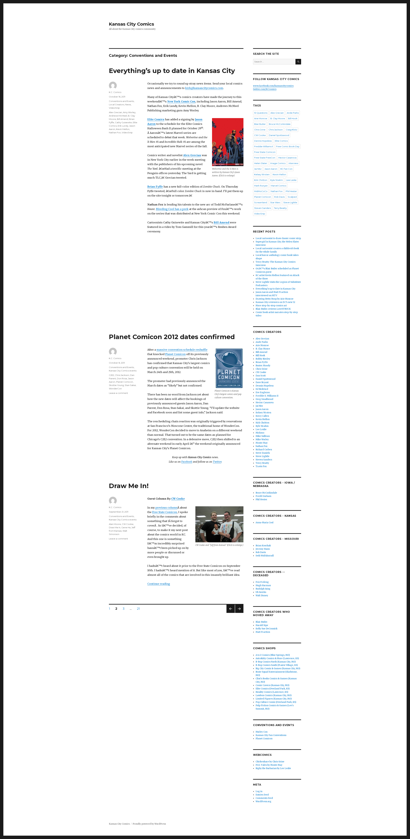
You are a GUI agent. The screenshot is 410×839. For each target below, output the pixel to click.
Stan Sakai (130, 385)
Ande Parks (293, 113)
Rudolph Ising (263, 588)
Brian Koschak (263, 545)
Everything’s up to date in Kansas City (172, 71)
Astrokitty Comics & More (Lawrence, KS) (277, 658)
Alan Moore (115, 524)
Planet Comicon (175, 354)
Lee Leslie (291, 180)
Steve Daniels (263, 453)
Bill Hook (292, 118)
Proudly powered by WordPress (149, 824)
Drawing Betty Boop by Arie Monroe (274, 298)
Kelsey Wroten (262, 174)
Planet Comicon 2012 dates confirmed (172, 337)
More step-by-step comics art (271, 305)
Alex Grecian (115, 112)
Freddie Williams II (263, 146)
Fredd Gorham (263, 496)
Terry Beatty (280, 208)
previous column (166, 507)
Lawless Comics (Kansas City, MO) (273, 695)
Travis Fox (261, 466)
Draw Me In (114, 527)
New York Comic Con (181, 101)
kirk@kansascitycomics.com (204, 88)
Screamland (260, 202)
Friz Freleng (262, 582)
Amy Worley (129, 112)
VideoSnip (114, 108)
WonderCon (115, 388)
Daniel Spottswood (279, 135)
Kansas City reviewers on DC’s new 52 (275, 302)
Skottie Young (116, 385)
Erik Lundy (123, 125)
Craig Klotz (291, 129)
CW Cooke (178, 498)
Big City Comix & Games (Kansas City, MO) (278, 668)
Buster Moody (263, 365)
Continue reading (158, 583)
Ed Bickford (262, 389)
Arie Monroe (260, 118)
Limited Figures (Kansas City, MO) (274, 698)
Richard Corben (264, 449)
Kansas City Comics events (122, 370)
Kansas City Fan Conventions (271, 735)
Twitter (217, 461)
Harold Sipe (262, 625)
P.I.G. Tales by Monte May (269, 765)
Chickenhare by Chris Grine (270, 761)
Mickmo (260, 432)
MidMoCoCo (260, 191)
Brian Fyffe (262, 362)
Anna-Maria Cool (264, 522)
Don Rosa (122, 378)
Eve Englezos (263, 392)
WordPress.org (263, 801)
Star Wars (275, 202)
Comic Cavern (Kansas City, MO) (272, 685)
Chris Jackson (122, 375)
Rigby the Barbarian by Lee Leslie (273, 768)
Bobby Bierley (263, 358)
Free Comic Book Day (287, 146)
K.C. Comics (115, 92)
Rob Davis (279, 197)
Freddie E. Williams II (267, 395)
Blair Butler (260, 124)
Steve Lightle (290, 202)
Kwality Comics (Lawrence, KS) (272, 692)
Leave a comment (118, 393)
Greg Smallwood (264, 399)
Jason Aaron (271, 169)
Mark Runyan (261, 185)
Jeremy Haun (263, 549)
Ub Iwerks (261, 592)
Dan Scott (261, 375)
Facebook (186, 461)
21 (139, 608)
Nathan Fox (115, 132)
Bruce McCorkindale (280, 124)
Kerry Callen (262, 416)
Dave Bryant (262, 382)
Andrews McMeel (118, 115)
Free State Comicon (164, 512)
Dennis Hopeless (263, 141)
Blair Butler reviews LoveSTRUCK (273, 309)
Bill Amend (122, 119)
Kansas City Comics (131, 24)
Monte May (262, 443)
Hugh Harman (263, 585)
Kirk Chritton (260, 180)
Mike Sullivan (263, 436)
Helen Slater (260, 163)
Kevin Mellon (122, 129)
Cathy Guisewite (123, 122)
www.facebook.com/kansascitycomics (273, 85)
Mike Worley (262, 439)
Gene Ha (126, 527)
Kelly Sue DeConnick (266, 628)
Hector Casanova (287, 157)
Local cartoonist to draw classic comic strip (278, 238)
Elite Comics (281, 141)
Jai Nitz (257, 169)
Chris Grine (259, 129)
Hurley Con (261, 732)
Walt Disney (262, 595)
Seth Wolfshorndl (265, 555)
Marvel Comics (278, 185)
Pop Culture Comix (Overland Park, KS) (276, 702)
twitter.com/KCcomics (264, 89)
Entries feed (262, 794)
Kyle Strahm (276, 180)
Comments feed (264, 798)
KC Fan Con (286, 169)
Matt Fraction (263, 632)
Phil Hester (291, 191)
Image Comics (277, 163)
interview (293, 163)
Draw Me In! (129, 486)
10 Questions (260, 113)
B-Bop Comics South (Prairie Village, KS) (277, 665)
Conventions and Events (121, 101)
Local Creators (116, 104)
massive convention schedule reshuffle (181, 349)
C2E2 (111, 375)
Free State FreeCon (264, 157)
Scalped (292, 197)
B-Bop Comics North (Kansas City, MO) (276, 661)
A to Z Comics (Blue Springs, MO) (273, 655)
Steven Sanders (262, 208)
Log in (259, 791)
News (128, 104)
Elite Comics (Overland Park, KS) (273, 688)
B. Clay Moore (277, 118)
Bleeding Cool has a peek (172, 209)
